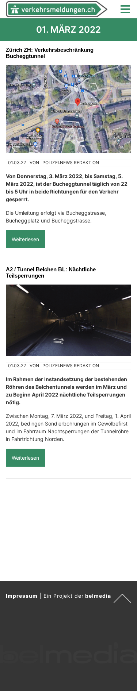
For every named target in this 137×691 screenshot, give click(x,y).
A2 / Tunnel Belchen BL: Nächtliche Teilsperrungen (51, 272)
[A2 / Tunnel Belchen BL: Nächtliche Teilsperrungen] (68, 320)
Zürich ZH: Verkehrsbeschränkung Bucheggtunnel (50, 53)
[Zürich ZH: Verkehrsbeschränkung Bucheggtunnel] (68, 109)
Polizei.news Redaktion (70, 162)
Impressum (22, 596)
